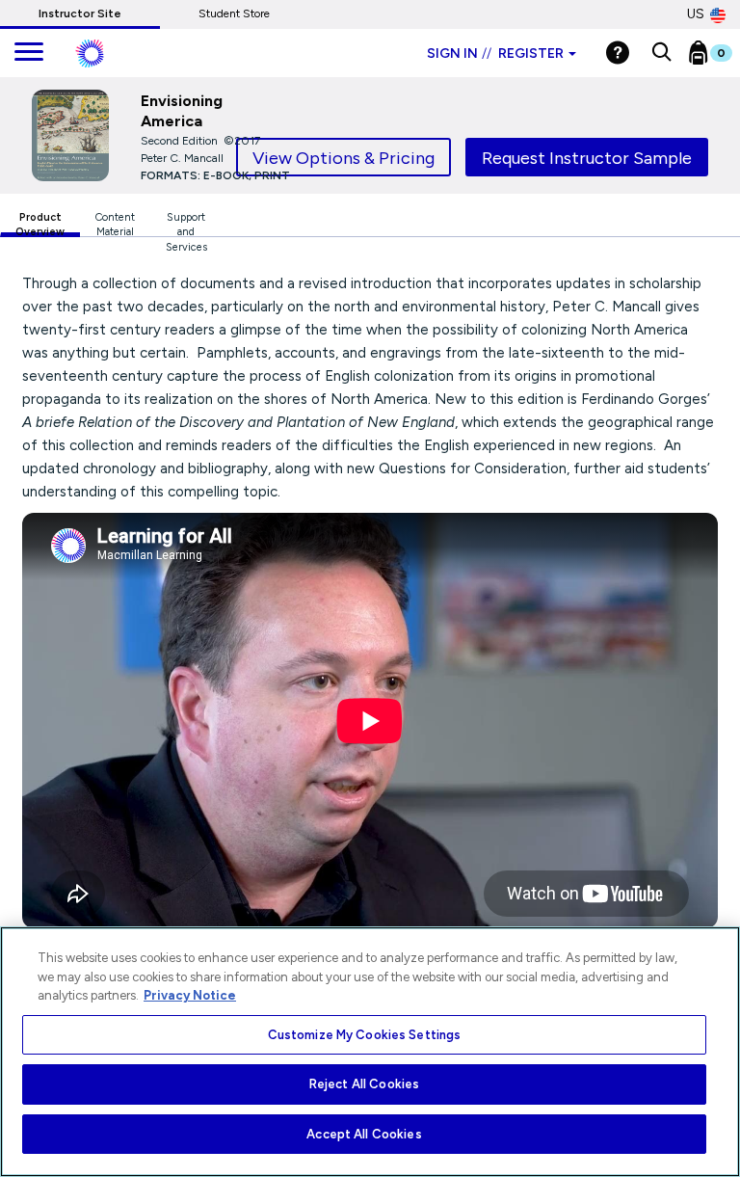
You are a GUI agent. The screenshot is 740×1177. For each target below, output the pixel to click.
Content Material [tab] (115, 224)
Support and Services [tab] (186, 224)
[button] (661, 53)
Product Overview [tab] (40, 224)
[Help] (617, 53)
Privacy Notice (190, 995)
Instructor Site (80, 13)
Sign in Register (495, 53)
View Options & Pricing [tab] (343, 158)
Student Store (234, 13)
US (695, 14)
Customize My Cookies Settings (365, 1035)
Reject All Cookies (364, 1084)
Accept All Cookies (363, 1134)
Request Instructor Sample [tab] (587, 158)
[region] (370, 1051)
